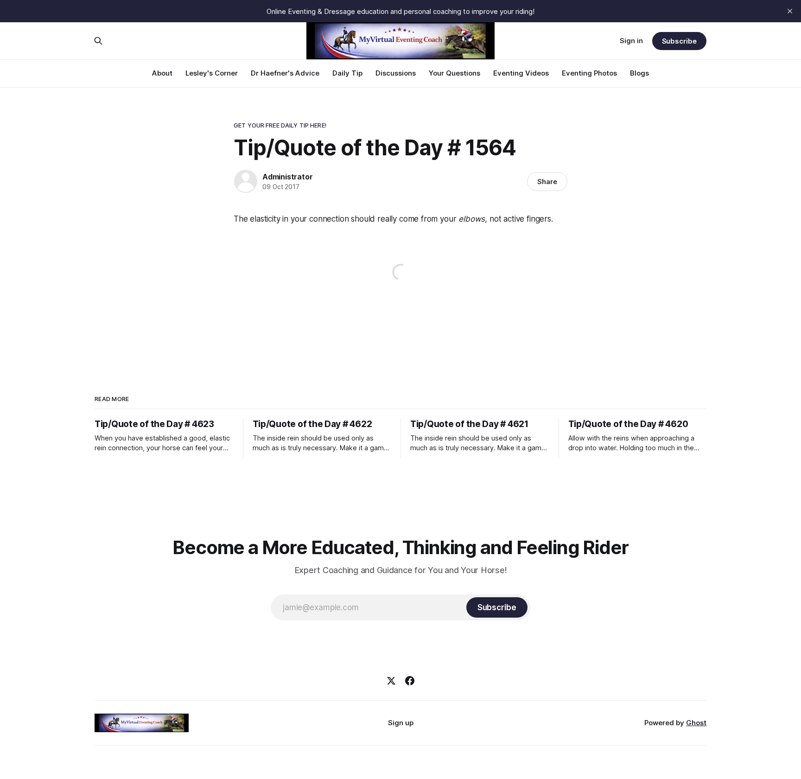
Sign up (400, 722)
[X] (391, 680)
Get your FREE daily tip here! (280, 125)
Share (547, 181)
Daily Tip (347, 73)
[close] (789, 11)
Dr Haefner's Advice (285, 73)
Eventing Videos (521, 73)
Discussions (395, 73)
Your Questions (454, 73)
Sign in (631, 40)
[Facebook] (409, 680)
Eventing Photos (589, 73)
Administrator (287, 176)
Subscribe (679, 41)
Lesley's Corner (211, 73)
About (162, 73)
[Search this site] (98, 40)
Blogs (639, 73)
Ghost (696, 722)
